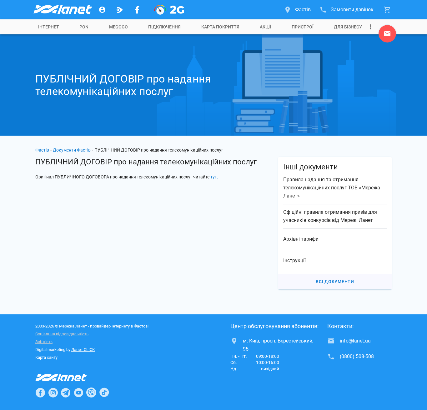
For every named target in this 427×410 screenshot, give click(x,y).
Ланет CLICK (83, 349)
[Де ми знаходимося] (387, 35)
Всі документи (335, 281)
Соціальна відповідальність (61, 334)
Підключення (164, 26)
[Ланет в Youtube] (78, 393)
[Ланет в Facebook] (40, 393)
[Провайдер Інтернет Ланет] (68, 377)
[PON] (169, 9)
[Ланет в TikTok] (104, 393)
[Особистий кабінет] (102, 9)
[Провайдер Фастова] (62, 9)
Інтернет (48, 26)
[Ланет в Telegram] (66, 393)
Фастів (42, 150)
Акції (265, 26)
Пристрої (303, 26)
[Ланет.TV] (119, 9)
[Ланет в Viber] (91, 393)
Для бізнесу (348, 26)
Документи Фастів (72, 150)
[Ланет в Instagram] (53, 393)
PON (83, 26)
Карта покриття (220, 26)
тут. (214, 176)
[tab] (48, 26)
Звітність (44, 341)
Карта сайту (46, 357)
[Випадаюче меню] (370, 26)
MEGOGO (118, 26)
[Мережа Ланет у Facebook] (137, 9)
